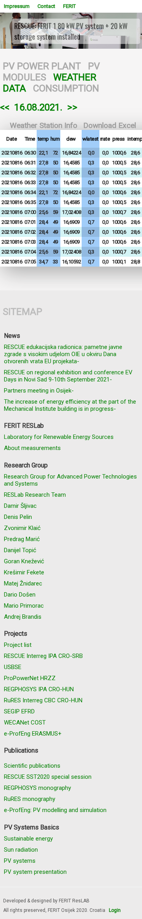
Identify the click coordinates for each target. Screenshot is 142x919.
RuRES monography (29, 799)
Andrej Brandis (22, 616)
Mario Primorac (24, 605)
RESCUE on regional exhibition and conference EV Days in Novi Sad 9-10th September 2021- (68, 376)
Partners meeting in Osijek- (39, 390)
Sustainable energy (28, 838)
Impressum (17, 6)
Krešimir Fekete (24, 572)
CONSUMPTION (66, 88)
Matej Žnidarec (23, 583)
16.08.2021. (38, 107)
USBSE (12, 667)
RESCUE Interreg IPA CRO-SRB (43, 656)
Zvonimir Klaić (22, 528)
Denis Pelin (18, 517)
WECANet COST (25, 722)
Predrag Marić (22, 539)
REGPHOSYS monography (37, 787)
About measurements (32, 448)
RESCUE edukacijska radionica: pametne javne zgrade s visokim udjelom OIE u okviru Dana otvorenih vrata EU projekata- (63, 354)
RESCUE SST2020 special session (48, 776)
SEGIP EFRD (19, 711)
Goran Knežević (24, 561)
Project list (18, 644)
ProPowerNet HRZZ (30, 678)
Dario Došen (20, 594)
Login (115, 910)
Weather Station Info (43, 125)
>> (72, 107)
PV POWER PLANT (42, 66)
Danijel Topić (20, 550)
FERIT (69, 6)
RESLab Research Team (35, 494)
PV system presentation (35, 871)
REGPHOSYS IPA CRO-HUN (39, 689)
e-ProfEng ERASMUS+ (33, 733)
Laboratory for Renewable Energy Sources (59, 436)
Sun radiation (21, 849)
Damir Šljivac (20, 505)
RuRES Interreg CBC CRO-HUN (43, 700)
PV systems (20, 860)
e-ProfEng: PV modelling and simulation (55, 810)
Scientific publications (32, 765)
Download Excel (109, 125)
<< (4, 107)
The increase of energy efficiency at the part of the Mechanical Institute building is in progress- (70, 405)
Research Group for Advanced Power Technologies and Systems (70, 480)
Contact (46, 6)
